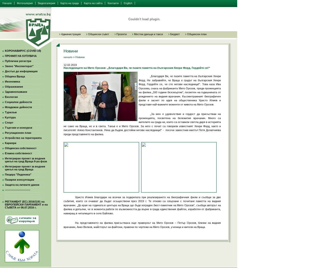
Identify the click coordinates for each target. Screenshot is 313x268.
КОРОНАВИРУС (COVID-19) (23, 50)
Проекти (121, 34)
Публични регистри (18, 61)
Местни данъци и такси (148, 34)
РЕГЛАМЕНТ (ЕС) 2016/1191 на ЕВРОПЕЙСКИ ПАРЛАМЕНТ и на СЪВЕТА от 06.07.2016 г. (26, 204)
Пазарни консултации (19, 179)
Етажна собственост (18, 153)
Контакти (113, 3)
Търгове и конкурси (18, 127)
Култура (10, 117)
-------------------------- (17, 189)
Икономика (12, 81)
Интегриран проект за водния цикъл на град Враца (25, 168)
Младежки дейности (18, 107)
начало (68, 57)
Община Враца (15, 76)
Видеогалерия (46, 3)
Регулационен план (18, 132)
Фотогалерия (25, 3)
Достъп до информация (21, 71)
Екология (11, 96)
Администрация (71, 34)
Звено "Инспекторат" (19, 66)
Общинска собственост (20, 148)
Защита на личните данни (22, 184)
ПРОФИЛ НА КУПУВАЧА (21, 55)
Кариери (10, 143)
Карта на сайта (93, 3)
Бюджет (175, 34)
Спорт (9, 122)
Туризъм (11, 112)
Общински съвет (98, 34)
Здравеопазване (16, 91)
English (128, 3)
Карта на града (69, 3)
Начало (7, 3)
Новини (80, 57)
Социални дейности (18, 102)
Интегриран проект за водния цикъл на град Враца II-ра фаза (26, 160)
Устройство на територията (23, 137)
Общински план (197, 34)
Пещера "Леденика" (18, 174)
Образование (14, 86)
